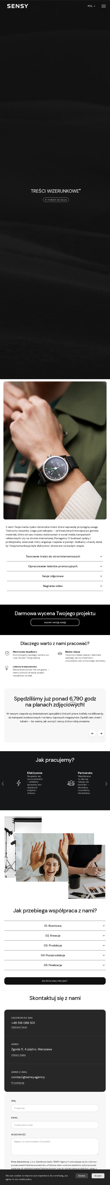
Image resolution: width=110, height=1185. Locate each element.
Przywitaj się (17, 1082)
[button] (103, 6)
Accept (98, 1175)
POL (90, 6)
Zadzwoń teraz (19, 1027)
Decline (81, 1175)
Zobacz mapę (18, 1054)
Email (14, 1118)
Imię (13, 1101)
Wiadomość (18, 1134)
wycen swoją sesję (55, 622)
